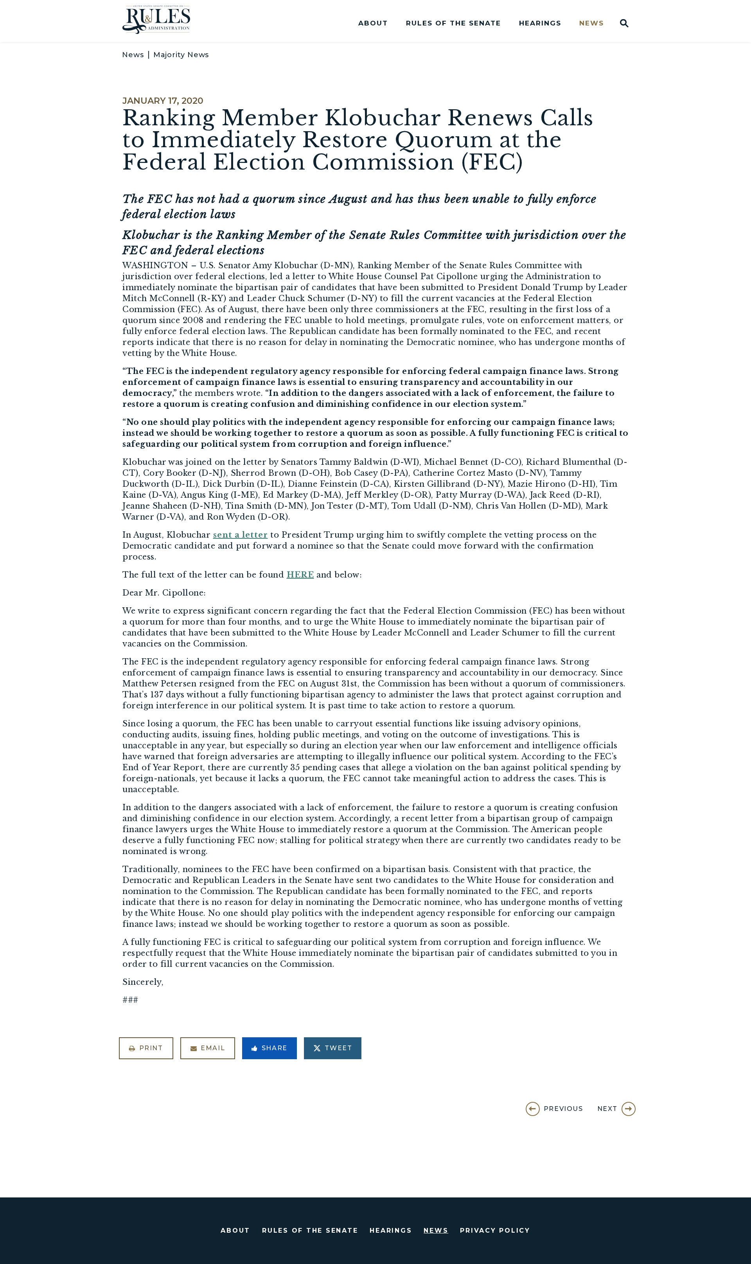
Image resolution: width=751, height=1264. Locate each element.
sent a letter (240, 535)
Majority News (181, 55)
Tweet (338, 1048)
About (373, 23)
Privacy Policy (495, 1230)
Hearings (540, 23)
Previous (563, 1108)
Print (151, 1048)
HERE (300, 575)
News (591, 23)
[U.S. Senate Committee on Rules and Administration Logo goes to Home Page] (161, 21)
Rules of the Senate (453, 23)
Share (274, 1048)
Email (213, 1048)
